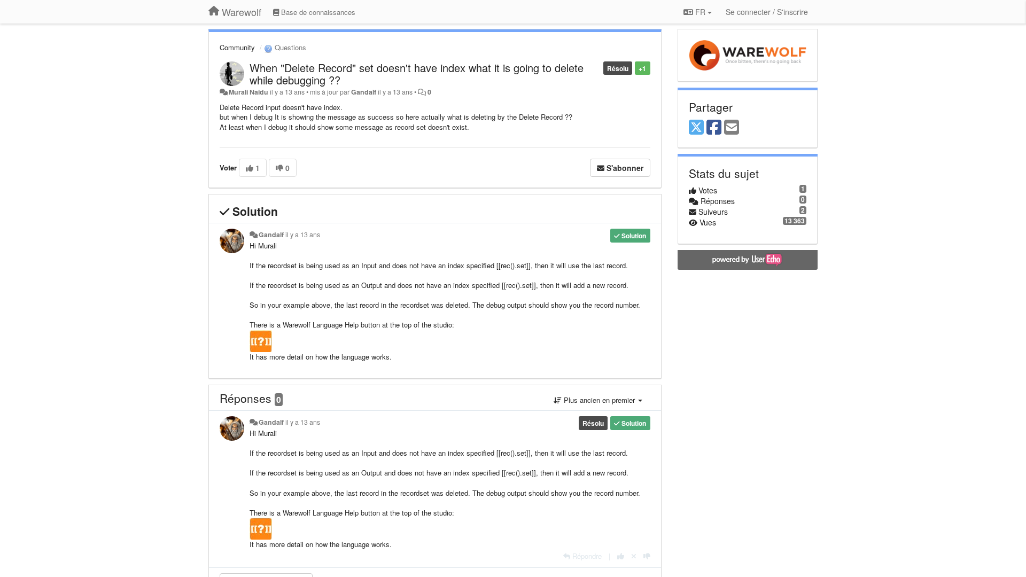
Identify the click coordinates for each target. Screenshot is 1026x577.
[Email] (731, 128)
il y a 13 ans (302, 234)
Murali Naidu (248, 92)
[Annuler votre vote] (633, 556)
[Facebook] (713, 128)
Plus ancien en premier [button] (599, 400)
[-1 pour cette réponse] (646, 556)
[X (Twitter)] (696, 128)
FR (700, 11)
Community (237, 47)
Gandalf (363, 92)
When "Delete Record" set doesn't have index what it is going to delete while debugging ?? (417, 74)
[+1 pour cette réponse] (620, 556)
